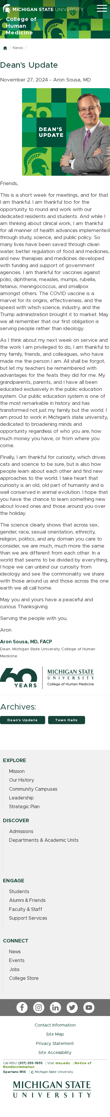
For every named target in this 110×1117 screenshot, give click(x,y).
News (18, 48)
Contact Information (55, 1025)
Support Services (28, 918)
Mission (17, 771)
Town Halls (66, 720)
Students (19, 891)
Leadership (21, 798)
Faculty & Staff (25, 909)
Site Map (55, 1034)
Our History (21, 780)
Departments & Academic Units (44, 840)
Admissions (21, 831)
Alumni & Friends (27, 900)
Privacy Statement (55, 1043)
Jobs (14, 969)
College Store (24, 978)
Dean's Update (22, 720)
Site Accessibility (55, 1052)
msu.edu (62, 1063)
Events (17, 960)
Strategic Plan (24, 806)
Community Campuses (33, 789)
